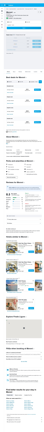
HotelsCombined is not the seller (13, 417)
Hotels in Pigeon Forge (28, 402)
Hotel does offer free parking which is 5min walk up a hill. (33, 206)
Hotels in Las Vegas (10, 400)
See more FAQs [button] (24, 361)
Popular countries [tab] (18, 395)
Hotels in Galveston (28, 407)
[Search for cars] (1, 13)
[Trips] (1, 21)
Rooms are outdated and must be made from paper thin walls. (33, 209)
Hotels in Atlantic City (28, 405)
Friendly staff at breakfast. (32, 195)
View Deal (31, 251)
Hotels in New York (10, 405)
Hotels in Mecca (27, 400)
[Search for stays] (1, 11)
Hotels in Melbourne (10, 402)
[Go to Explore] (1, 18)
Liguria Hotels (19, 8)
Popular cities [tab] (9, 395)
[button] (2, 5)
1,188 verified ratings (17, 18)
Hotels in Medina (27, 404)
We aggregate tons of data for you (13, 419)
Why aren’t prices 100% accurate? (14, 421)
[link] (14, 254)
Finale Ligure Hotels (28, 8)
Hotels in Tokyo (9, 408)
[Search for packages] (1, 16)
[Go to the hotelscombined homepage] (8, 5)
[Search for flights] (1, 8)
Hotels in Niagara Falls (28, 408)
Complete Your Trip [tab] (28, 395)
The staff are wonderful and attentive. (32, 197)
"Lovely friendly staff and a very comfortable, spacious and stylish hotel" (33, 200)
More (7, 143)
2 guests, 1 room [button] (10, 25)
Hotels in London (9, 407)
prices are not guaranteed (32, 414)
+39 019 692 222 (9, 16)
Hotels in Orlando (9, 404)
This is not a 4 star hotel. (31, 210)
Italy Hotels (11, 8)
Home (7, 8)
